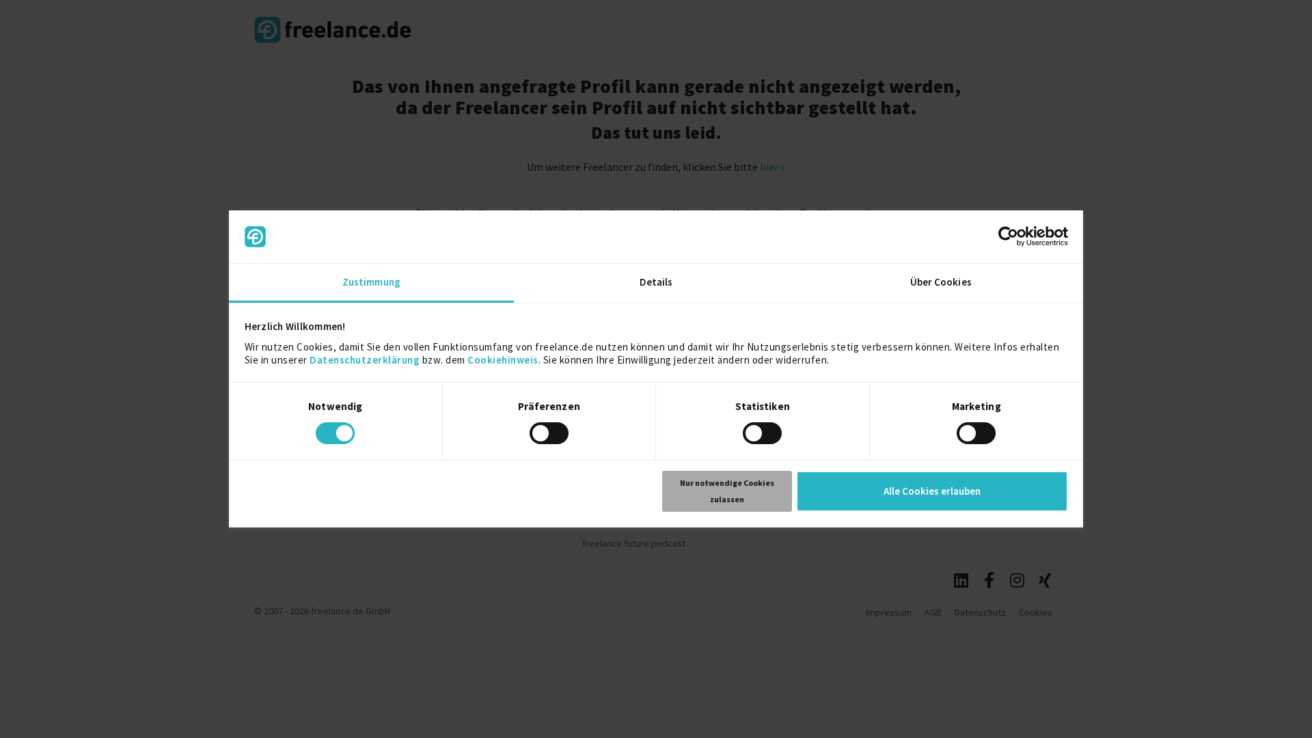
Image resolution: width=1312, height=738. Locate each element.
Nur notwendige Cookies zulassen (727, 491)
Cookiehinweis (502, 359)
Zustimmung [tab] (371, 281)
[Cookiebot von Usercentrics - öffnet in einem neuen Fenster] (1008, 236)
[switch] (551, 435)
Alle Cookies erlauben (932, 490)
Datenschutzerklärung (365, 359)
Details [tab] (656, 281)
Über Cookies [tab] (941, 281)
